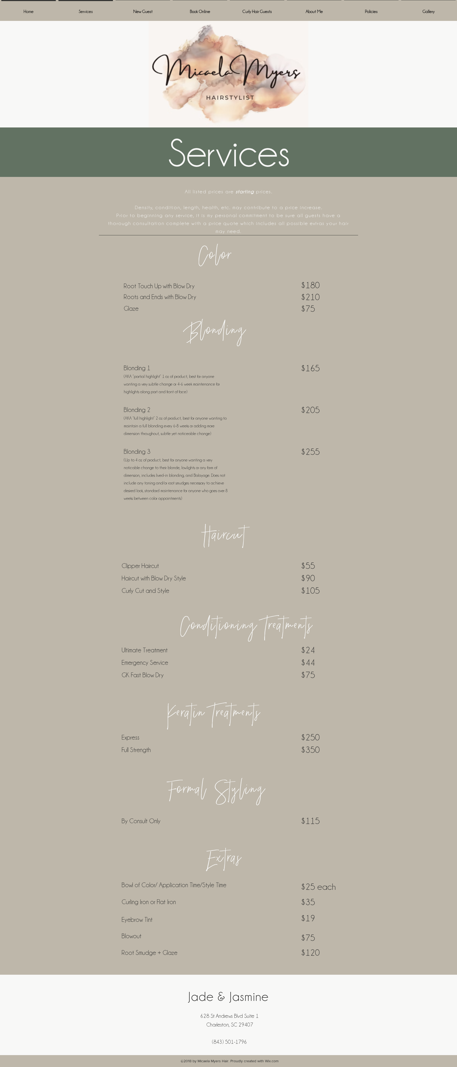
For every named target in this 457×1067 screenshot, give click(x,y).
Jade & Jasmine (228, 996)
